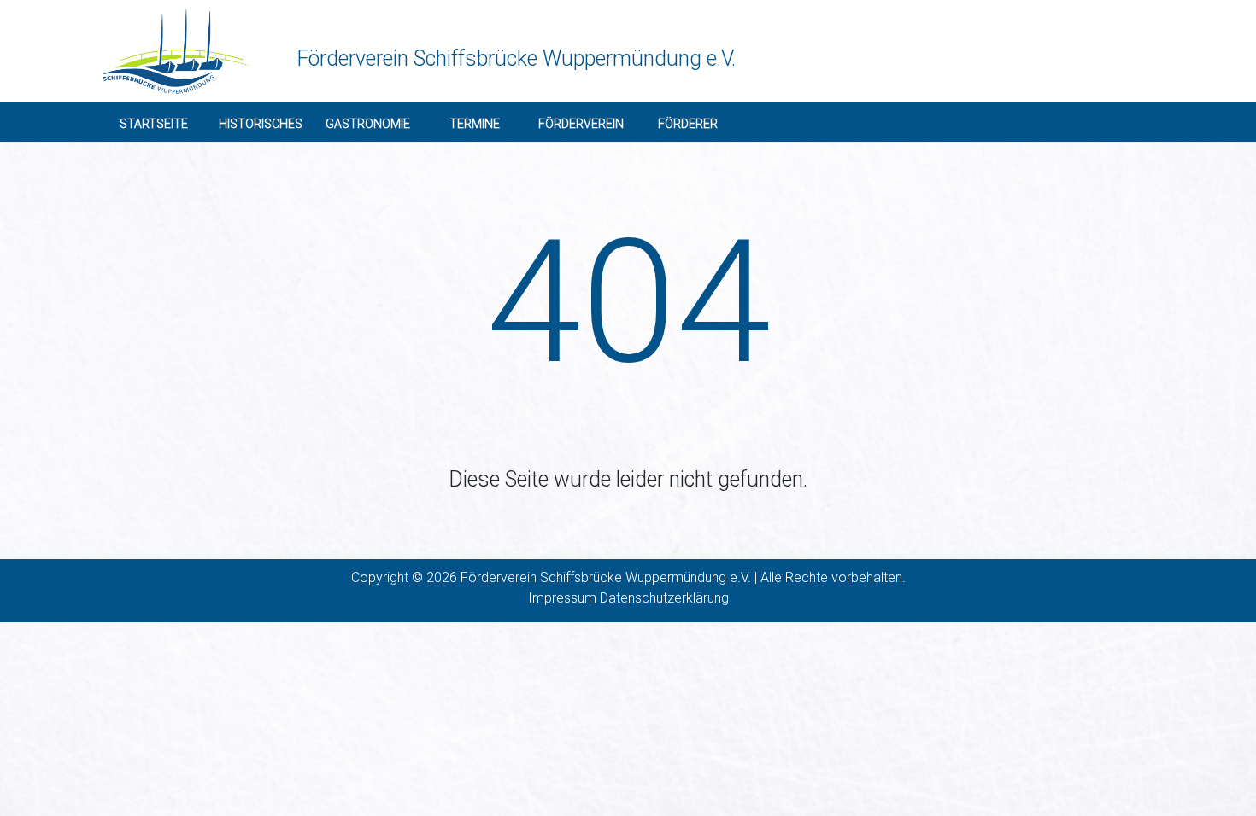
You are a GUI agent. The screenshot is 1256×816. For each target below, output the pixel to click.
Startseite (154, 124)
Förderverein (581, 124)
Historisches (260, 124)
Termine (474, 124)
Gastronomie (368, 124)
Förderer (688, 124)
